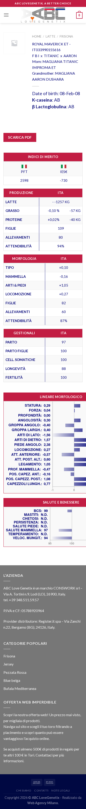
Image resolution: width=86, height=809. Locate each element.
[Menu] (6, 15)
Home (36, 36)
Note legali (60, 790)
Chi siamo (23, 790)
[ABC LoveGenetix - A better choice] (43, 15)
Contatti (41, 790)
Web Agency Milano (42, 803)
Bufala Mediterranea (19, 688)
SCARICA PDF (20, 137)
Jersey (8, 664)
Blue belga (11, 680)
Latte (50, 36)
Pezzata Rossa (14, 672)
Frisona (66, 36)
